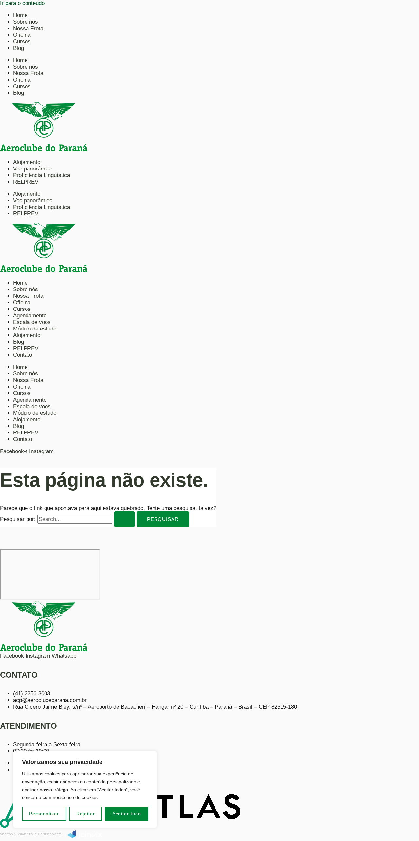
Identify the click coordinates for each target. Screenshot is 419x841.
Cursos (22, 41)
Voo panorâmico (32, 169)
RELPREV (25, 182)
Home (20, 15)
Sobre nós (25, 22)
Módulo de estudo (34, 329)
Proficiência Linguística (41, 175)
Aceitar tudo (126, 813)
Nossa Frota (28, 28)
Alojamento (26, 162)
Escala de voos (32, 322)
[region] (85, 789)
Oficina (21, 35)
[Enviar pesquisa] (124, 519)
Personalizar (44, 813)
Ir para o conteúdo (22, 3)
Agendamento (29, 315)
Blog (18, 48)
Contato (22, 355)
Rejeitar (85, 813)
